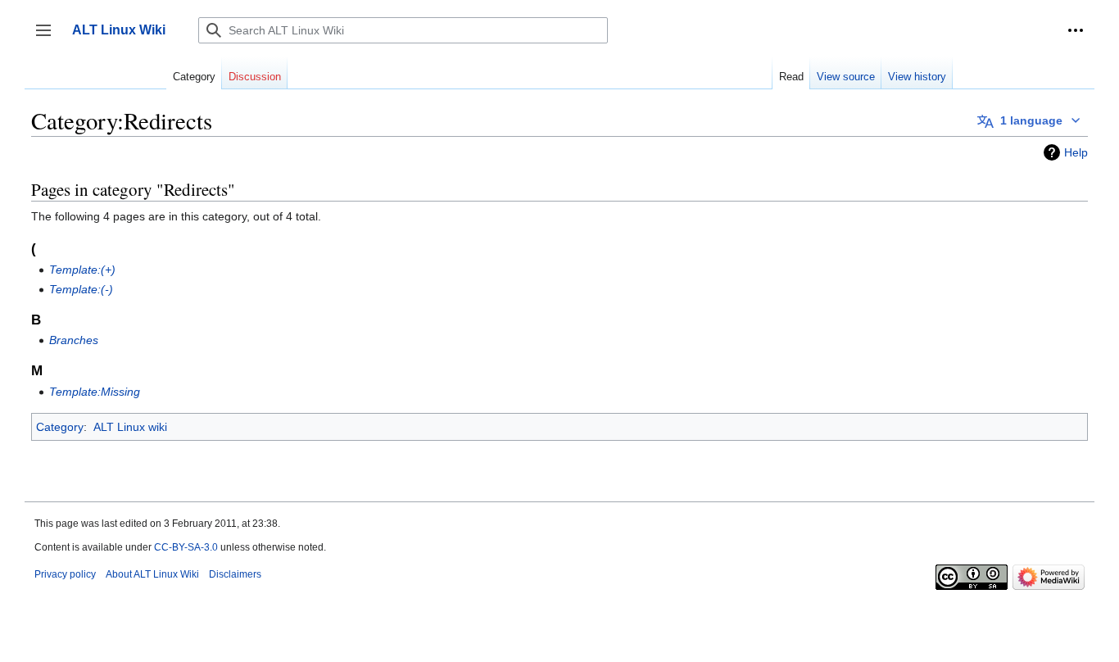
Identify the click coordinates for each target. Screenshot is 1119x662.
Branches (73, 340)
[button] (1075, 30)
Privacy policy (65, 574)
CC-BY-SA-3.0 (186, 547)
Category (60, 426)
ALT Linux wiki (130, 426)
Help (1076, 152)
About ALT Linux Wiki (152, 574)
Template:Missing (94, 391)
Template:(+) (82, 269)
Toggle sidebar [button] (48, 38)
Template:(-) (81, 289)
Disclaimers (235, 574)
